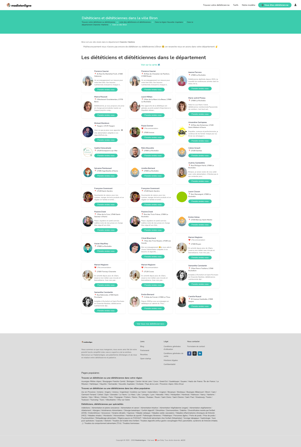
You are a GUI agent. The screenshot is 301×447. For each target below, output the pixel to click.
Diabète (183, 410)
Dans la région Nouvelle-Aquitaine (169, 22)
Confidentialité (169, 364)
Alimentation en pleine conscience (105, 407)
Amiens (100, 392)
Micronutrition (119, 415)
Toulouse (85, 399)
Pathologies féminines (152, 415)
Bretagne (130, 381)
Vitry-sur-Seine (123, 399)
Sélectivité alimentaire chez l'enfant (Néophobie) (162, 418)
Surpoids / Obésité (103, 420)
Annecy (115, 392)
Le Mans (131, 394)
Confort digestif (147, 410)
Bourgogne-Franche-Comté (114, 381)
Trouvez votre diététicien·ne (216, 5)
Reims (134, 397)
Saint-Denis (166, 397)
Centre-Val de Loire (144, 381)
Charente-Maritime (127, 42)
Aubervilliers (153, 392)
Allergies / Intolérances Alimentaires (107, 410)
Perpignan (118, 397)
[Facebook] (189, 353)
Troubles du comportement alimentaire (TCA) (103, 423)
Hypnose (130, 413)
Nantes (84, 397)
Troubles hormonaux (131, 423)
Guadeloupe (174, 381)
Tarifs (235, 5)
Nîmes (96, 397)
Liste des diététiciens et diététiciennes (135, 22)
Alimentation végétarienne (200, 407)
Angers (108, 392)
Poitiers (127, 397)
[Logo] (19, 4)
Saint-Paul (189, 397)
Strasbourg (199, 397)
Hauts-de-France (195, 381)
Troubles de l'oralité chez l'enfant (125, 420)
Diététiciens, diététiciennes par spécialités (102, 404)
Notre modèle (248, 5)
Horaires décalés (118, 413)
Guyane (184, 381)
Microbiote (107, 415)
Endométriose (94, 413)
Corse (155, 381)
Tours (102, 399)
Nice (91, 397)
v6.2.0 (183, 440)
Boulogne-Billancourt (195, 392)
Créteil (100, 394)
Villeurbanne (111, 399)
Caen (213, 392)
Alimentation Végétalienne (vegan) (174, 407)
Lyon (152, 394)
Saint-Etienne (178, 397)
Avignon (162, 392)
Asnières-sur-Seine (138, 392)
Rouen (157, 397)
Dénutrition (160, 410)
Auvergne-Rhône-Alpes (91, 381)
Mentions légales (171, 360)
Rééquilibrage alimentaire (105, 418)
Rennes (142, 397)
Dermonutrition (172, 410)
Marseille (159, 394)
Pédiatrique (167, 415)
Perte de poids (195, 415)
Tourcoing (94, 399)
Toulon (208, 397)
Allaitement (86, 410)
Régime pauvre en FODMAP (129, 418)
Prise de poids (209, 415)
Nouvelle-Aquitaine (127, 384)
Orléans (104, 397)
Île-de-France (209, 381)
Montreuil (185, 394)
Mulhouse (195, 394)
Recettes (144, 354)
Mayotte (103, 384)
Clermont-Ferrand (88, 394)
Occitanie (140, 384)
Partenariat (144, 350)
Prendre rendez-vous (106, 89)
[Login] (295, 5)
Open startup (145, 358)
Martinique (93, 384)
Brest (207, 392)
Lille (138, 394)
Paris (111, 397)
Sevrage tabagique (191, 418)
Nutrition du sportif (133, 415)
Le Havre (123, 394)
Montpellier (175, 394)
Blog (142, 346)
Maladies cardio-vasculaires (163, 413)
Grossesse (105, 413)
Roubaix (150, 397)
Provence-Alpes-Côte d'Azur (172, 384)
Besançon (172, 392)
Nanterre (210, 394)
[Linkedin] (200, 353)
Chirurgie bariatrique (132, 410)
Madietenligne (140, 440)
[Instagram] (194, 353)
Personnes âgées (180, 415)
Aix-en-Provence (88, 392)
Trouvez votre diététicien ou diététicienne (99, 22)
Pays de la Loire (151, 384)
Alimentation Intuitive (149, 407)
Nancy (202, 394)
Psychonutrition (87, 418)
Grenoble (114, 394)
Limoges (145, 394)
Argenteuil (124, 392)
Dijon (106, 394)
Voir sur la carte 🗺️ (150, 64)
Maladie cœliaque (143, 413)
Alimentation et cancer (130, 407)
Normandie (112, 384)
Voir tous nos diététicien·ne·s (150, 323)
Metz (167, 394)
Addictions (85, 407)
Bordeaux (181, 392)
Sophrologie (205, 418)
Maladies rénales (95, 415)
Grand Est (164, 381)
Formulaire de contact (196, 346)
